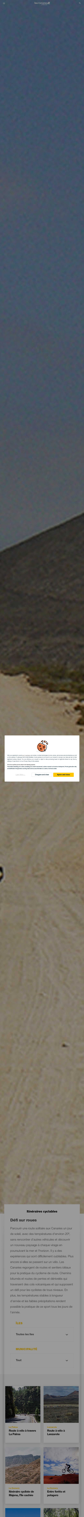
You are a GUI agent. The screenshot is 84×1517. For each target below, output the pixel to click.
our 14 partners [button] (26, 755)
